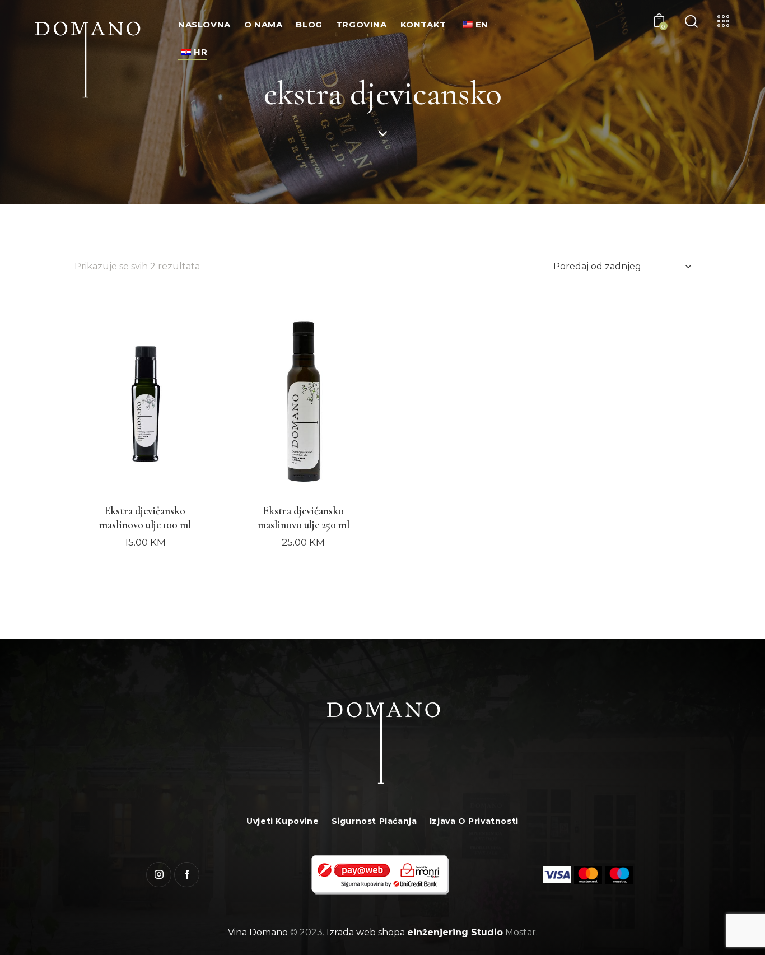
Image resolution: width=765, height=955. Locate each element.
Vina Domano (258, 932)
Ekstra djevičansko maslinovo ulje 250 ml (303, 517)
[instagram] (158, 874)
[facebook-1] (186, 874)
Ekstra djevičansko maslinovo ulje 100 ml (145, 517)
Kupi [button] (145, 552)
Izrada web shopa (365, 932)
